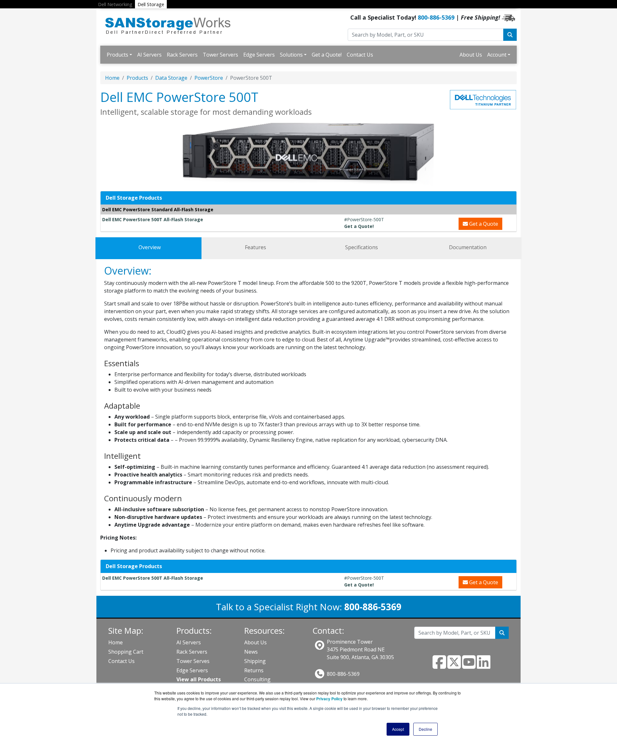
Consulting (257, 679)
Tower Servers (220, 54)
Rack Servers (182, 54)
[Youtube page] (469, 665)
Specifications (361, 247)
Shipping (255, 661)
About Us (471, 54)
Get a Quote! (327, 54)
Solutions (291, 54)
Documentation (468, 247)
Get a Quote (483, 223)
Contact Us (360, 54)
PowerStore (208, 77)
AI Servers (149, 54)
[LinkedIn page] (483, 665)
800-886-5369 (436, 17)
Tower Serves (193, 661)
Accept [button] (398, 729)
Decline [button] (425, 729)
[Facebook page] (439, 665)
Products (117, 54)
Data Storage (171, 77)
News (251, 651)
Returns (254, 670)
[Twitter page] (454, 665)
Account (496, 54)
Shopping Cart (125, 651)
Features (255, 247)
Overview (150, 247)
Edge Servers (259, 54)
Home (112, 77)
